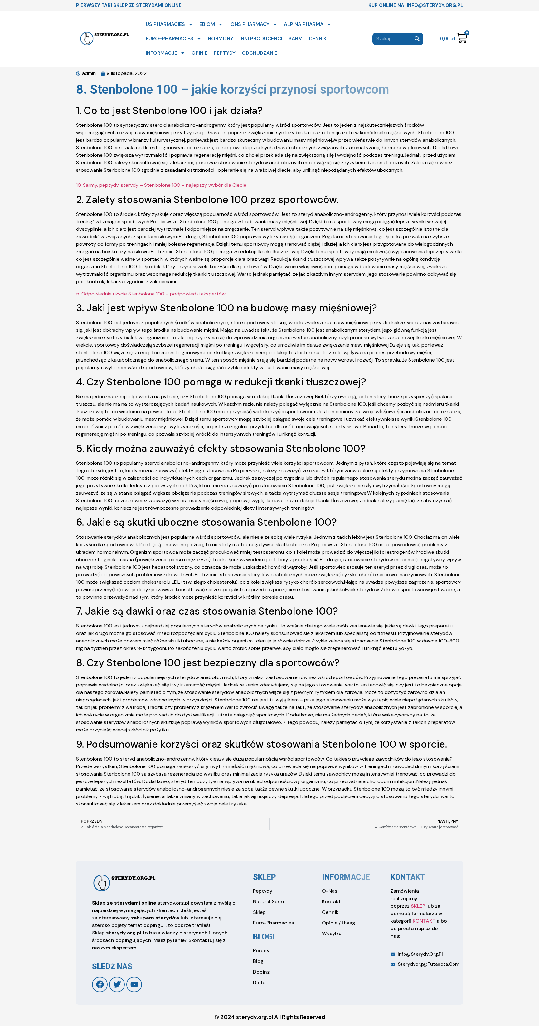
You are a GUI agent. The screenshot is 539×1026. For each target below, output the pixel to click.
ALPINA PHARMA (303, 24)
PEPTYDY (225, 53)
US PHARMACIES (165, 24)
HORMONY (220, 38)
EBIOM (207, 24)
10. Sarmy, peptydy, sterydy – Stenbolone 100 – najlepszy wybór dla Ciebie (161, 185)
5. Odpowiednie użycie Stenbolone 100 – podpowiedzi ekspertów (151, 293)
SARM (296, 38)
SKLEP (418, 906)
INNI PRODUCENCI (261, 38)
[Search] (417, 39)
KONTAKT (424, 921)
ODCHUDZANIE (259, 53)
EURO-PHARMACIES (169, 38)
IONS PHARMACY (249, 24)
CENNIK (318, 38)
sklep (264, 877)
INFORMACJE (161, 53)
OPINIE (199, 53)
